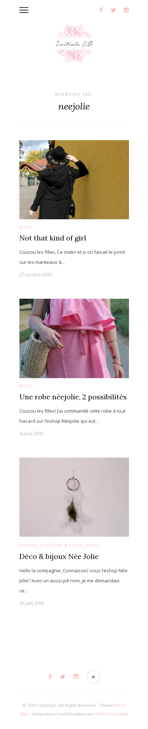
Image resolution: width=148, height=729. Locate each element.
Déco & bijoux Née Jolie (59, 556)
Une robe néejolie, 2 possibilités (73, 396)
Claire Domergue (111, 713)
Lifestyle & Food (61, 545)
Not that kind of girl (52, 237)
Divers (28, 545)
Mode (26, 227)
